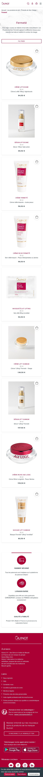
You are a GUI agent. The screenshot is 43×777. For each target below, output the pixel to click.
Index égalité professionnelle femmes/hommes (18, 697)
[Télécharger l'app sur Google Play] (12, 749)
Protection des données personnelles (15, 694)
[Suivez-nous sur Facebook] (18, 765)
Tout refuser (22, 774)
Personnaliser (34, 774)
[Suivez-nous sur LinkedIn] (32, 765)
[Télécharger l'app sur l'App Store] (30, 749)
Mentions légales (8, 691)
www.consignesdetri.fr (23, 714)
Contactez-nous (8, 684)
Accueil (4, 10)
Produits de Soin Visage (28, 10)
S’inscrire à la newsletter (21, 733)
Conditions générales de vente (13, 688)
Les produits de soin (13, 10)
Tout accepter (9, 774)
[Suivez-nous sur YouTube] (11, 765)
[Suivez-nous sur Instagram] (25, 765)
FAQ (4, 681)
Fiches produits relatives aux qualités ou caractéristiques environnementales (21, 701)
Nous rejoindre (8, 678)
